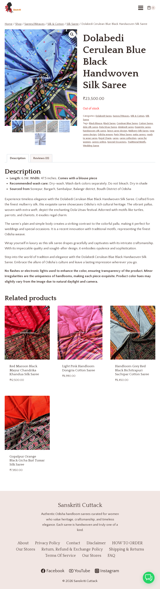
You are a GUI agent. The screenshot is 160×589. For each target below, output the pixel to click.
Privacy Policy (47, 543)
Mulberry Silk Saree (138, 131)
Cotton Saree (146, 123)
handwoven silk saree (94, 131)
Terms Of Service (60, 555)
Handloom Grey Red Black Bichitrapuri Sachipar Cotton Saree (132, 370)
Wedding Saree (91, 145)
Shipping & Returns (126, 549)
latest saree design (117, 131)
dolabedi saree (126, 127)
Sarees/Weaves (121, 116)
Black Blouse (95, 123)
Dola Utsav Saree (108, 127)
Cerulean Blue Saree (127, 123)
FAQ (111, 555)
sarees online (99, 142)
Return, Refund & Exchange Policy (72, 549)
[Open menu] (140, 8)
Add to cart (71, 386)
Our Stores (25, 549)
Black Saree (109, 123)
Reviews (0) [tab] (41, 158)
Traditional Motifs (137, 142)
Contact (73, 543)
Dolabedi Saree (104, 116)
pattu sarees (139, 134)
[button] (72, 34)
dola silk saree (90, 127)
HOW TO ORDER (127, 543)
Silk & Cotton (137, 116)
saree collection (128, 138)
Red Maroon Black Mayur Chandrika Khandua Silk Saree (24, 370)
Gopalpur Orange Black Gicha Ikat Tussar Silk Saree (27, 460)
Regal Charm (105, 138)
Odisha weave (105, 134)
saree (115, 138)
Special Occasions (116, 142)
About (23, 543)
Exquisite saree (143, 127)
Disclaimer (96, 543)
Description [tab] (18, 158)
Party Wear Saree (123, 134)
